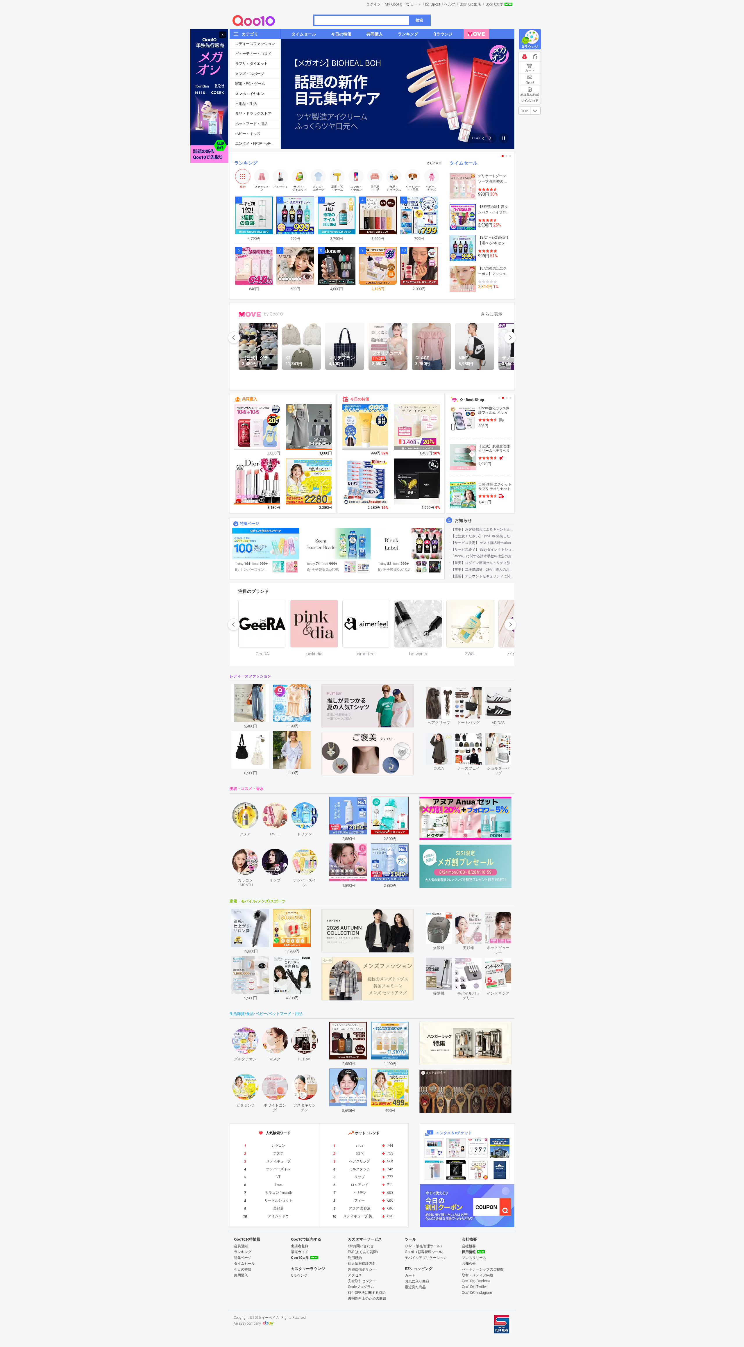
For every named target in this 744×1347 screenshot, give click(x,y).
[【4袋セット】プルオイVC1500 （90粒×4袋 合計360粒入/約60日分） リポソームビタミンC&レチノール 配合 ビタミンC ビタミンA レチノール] (309, 481)
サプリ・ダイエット (251, 63)
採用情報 (469, 1252)
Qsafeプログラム (361, 1287)
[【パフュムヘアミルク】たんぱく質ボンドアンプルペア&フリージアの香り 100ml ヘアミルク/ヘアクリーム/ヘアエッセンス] (365, 427)
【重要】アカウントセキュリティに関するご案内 (482, 576)
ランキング (245, 163)
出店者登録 (299, 1246)
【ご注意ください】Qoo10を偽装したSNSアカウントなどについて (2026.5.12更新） (482, 536)
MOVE (250, 314)
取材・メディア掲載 (477, 1275)
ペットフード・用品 (251, 124)
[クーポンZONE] (467, 1205)
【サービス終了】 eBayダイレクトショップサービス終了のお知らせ (482, 549)
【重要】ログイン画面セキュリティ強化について (482, 563)
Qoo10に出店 (470, 4)
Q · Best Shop (472, 399)
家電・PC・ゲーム (250, 83)
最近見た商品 (415, 1287)
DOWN (535, 110)
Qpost (435, 4)
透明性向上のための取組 (367, 1298)
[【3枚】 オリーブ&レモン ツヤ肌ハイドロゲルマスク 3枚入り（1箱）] (417, 481)
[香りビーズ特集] (337, 543)
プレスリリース (474, 1258)
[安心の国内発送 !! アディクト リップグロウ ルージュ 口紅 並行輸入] (257, 481)
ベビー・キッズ (247, 133)
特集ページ (249, 523)
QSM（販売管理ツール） (424, 1246)
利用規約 (355, 1258)
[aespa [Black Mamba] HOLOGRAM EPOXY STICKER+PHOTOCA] (456, 1148)
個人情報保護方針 (362, 1264)
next (510, 337)
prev (234, 337)
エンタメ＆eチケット (454, 1133)
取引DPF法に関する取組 (367, 1293)
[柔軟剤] (408, 543)
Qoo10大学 (494, 4)
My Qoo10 (393, 4)
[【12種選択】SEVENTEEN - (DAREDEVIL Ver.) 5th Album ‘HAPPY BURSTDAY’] (456, 1170)
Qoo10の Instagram (477, 1293)
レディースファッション (255, 44)
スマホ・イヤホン (249, 94)
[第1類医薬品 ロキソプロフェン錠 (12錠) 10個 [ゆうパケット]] (365, 481)
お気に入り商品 (417, 1281)
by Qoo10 (273, 314)
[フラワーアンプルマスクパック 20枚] (257, 427)
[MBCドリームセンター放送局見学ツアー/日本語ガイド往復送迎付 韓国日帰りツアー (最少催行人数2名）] (499, 1148)
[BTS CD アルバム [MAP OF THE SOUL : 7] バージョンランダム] (478, 1148)
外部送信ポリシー (362, 1269)
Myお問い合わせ (361, 1246)
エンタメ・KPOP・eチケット (257, 143)
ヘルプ (449, 4)
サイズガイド (530, 100)
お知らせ (463, 520)
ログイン (373, 4)
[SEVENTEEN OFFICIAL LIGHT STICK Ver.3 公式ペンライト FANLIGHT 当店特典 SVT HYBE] (434, 1170)
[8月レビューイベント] (265, 543)
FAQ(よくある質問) (363, 1252)
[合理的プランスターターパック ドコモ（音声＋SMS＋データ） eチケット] (499, 1170)
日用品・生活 (246, 103)
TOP (524, 111)
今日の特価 (359, 399)
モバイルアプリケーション (426, 1258)
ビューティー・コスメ (253, 53)
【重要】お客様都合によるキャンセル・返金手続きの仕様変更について (482, 529)
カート (415, 4)
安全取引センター (362, 1281)
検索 (419, 20)
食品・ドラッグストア (253, 113)
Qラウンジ (299, 1275)
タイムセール (463, 163)
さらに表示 (434, 163)
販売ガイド (299, 1252)
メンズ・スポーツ (249, 74)
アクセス (355, 1275)
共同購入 (249, 399)
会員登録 (241, 1246)
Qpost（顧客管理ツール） (425, 1252)
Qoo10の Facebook (476, 1281)
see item (443, 691)
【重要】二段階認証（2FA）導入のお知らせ (482, 570)
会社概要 (469, 1246)
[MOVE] (476, 34)
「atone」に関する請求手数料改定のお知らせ (482, 556)
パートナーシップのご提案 (483, 1269)
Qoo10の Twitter (474, 1287)
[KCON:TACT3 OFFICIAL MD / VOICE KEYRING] (434, 1148)
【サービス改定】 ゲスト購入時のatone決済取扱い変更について (482, 543)
